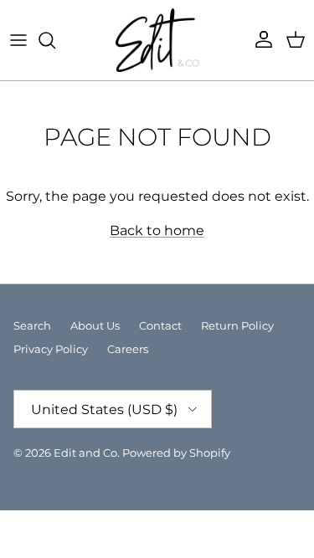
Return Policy (237, 325)
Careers (127, 349)
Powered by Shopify (176, 452)
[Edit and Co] (157, 40)
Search (32, 325)
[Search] (55, 40)
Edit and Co (85, 452)
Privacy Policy (50, 349)
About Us (95, 325)
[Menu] (18, 40)
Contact (160, 325)
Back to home (157, 230)
